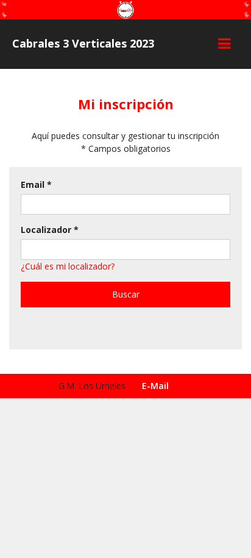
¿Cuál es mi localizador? (68, 266)
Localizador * (50, 229)
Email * (36, 184)
